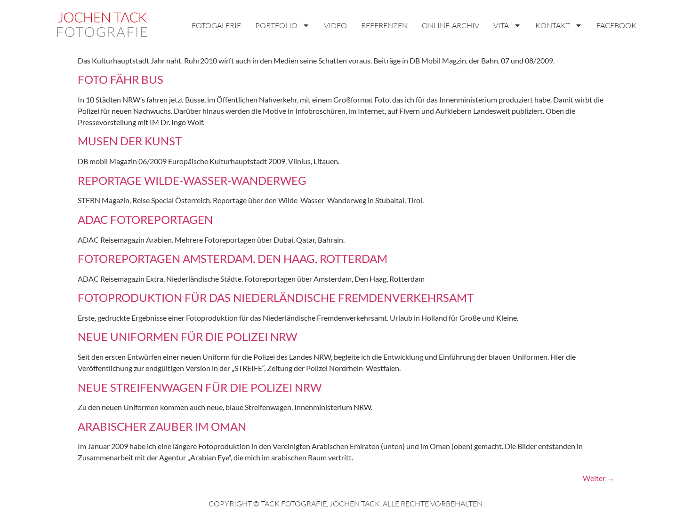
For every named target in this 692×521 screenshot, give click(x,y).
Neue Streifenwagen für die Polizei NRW (200, 387)
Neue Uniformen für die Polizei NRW (187, 336)
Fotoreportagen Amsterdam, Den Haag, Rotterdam (232, 258)
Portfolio (276, 25)
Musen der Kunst (130, 141)
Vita (501, 25)
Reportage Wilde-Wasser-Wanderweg (192, 180)
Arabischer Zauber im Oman (162, 426)
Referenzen (384, 25)
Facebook (616, 25)
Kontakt (552, 25)
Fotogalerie (216, 25)
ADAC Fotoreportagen (145, 219)
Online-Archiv (450, 25)
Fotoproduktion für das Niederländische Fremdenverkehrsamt (276, 297)
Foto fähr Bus (120, 79)
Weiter (598, 478)
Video (335, 25)
